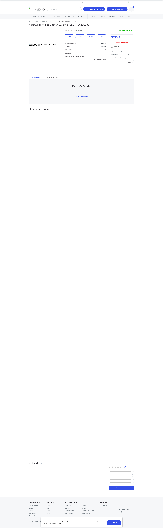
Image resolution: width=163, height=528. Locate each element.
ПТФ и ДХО (32, 515)
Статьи (76, 2)
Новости (68, 2)
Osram (48, 505)
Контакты (100, 2)
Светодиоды (69, 16)
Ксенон (81, 16)
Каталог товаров (33, 505)
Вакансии (67, 515)
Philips (48, 508)
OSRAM (103, 16)
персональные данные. (54, 523)
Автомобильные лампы (47, 21)
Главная (31, 21)
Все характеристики (99, 59)
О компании (50, 2)
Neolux (48, 510)
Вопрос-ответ (86, 515)
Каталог (37, 21)
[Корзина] (131, 9)
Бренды (94, 16)
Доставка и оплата (87, 2)
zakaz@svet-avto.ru (123, 512)
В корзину (82, 145)
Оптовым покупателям (88, 510)
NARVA (130, 16)
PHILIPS (121, 16)
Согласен (114, 522)
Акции (60, 2)
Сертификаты (86, 513)
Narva (48, 513)
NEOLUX (112, 16)
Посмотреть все (81, 96)
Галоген (57, 16)
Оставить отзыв (121, 488)
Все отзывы (77, 30)
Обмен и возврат (69, 513)
